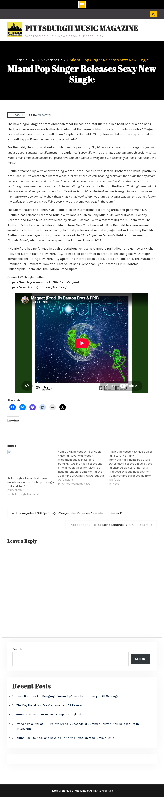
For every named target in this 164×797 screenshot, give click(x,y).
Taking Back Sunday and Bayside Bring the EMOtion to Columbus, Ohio (64, 738)
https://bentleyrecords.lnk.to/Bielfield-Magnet (43, 282)
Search (17, 649)
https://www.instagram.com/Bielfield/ (37, 287)
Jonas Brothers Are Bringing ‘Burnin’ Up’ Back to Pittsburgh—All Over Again (68, 696)
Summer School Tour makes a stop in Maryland (48, 714)
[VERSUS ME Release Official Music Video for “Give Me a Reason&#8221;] (83, 468)
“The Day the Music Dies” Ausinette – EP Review (48, 705)
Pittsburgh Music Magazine (81, 28)
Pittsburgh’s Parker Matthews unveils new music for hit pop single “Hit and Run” (30, 482)
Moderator (44, 115)
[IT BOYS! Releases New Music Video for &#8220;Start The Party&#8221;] (133, 468)
